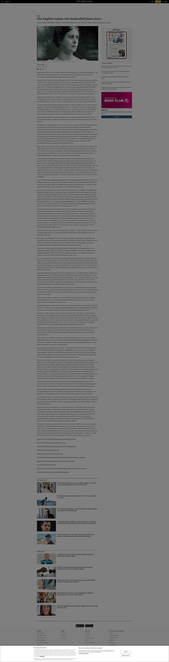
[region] (84, 654)
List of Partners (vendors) (84, 653)
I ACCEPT (125, 651)
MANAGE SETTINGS (125, 655)
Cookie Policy (42, 656)
